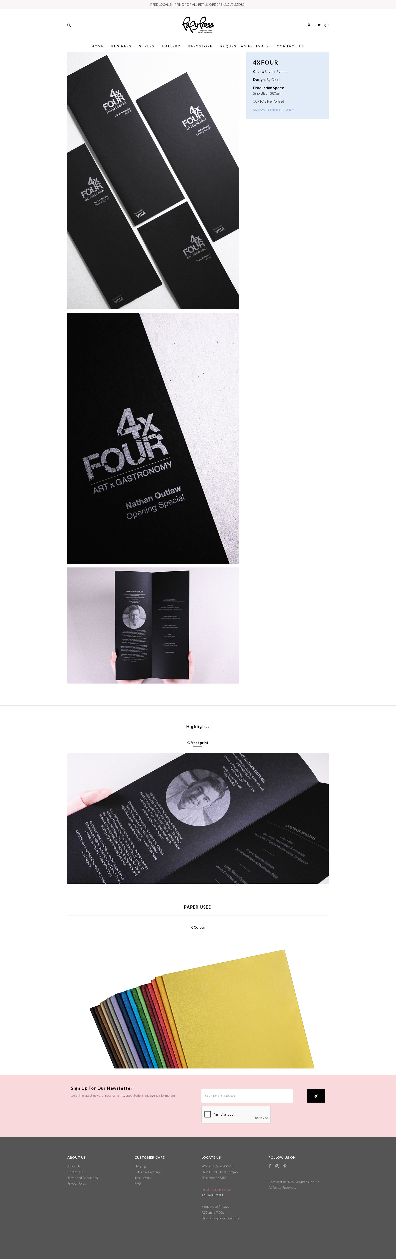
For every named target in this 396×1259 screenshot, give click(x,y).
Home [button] (98, 46)
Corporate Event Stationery (274, 109)
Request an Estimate (244, 46)
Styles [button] (146, 46)
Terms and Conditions (82, 1178)
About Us (73, 1166)
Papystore (200, 46)
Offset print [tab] (197, 742)
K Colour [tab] (197, 927)
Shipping (140, 1166)
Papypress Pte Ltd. (307, 1182)
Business (121, 46)
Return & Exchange (148, 1172)
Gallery (171, 46)
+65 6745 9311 (212, 1195)
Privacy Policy (76, 1183)
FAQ (138, 1183)
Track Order (143, 1178)
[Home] (198, 24)
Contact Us (290, 46)
